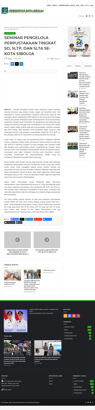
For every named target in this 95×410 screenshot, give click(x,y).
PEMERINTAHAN (64, 5)
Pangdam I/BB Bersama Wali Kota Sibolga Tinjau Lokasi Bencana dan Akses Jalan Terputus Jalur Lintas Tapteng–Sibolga (32, 285)
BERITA (72, 5)
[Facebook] (12, 64)
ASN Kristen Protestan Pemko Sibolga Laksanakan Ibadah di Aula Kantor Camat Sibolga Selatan (84, 132)
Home (7, 27)
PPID (77, 5)
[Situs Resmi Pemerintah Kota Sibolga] (23, 10)
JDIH (91, 5)
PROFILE (55, 5)
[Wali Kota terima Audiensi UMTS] (12, 275)
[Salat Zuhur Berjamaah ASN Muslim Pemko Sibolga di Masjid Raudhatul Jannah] (73, 146)
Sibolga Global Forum (70, 335)
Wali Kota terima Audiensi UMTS (10, 283)
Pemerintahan (68, 338)
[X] (17, 64)
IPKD (82, 5)
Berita (66, 330)
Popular (77, 66)
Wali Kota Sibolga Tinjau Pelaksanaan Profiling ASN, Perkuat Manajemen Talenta (84, 97)
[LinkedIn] (21, 64)
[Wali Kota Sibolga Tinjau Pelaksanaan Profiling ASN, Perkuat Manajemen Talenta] (73, 94)
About (50, 384)
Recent (69, 66)
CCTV (87, 5)
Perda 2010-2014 (49, 270)
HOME (49, 5)
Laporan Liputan (14, 27)
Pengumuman (68, 333)
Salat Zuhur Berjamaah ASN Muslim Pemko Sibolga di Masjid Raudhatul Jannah (84, 149)
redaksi (10, 58)
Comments (88, 66)
